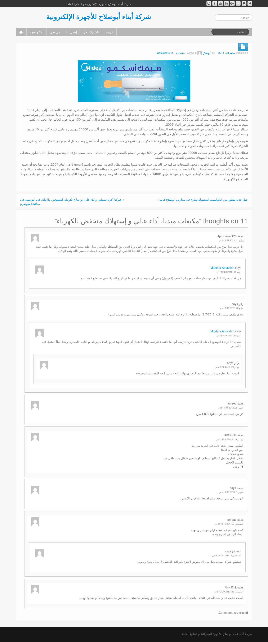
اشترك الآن (90, 31)
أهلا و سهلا (36, 31)
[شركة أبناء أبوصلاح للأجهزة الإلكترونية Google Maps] (214, 3)
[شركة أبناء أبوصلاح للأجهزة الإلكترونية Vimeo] (244, 3)
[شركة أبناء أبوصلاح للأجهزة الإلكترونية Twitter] (249, 3)
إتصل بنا (71, 31)
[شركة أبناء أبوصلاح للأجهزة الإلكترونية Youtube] (220, 3)
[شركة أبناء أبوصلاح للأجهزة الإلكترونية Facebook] (238, 3)
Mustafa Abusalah (222, 267)
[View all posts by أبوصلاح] (199, 53)
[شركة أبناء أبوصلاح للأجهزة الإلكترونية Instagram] (208, 3)
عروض (108, 31)
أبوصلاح (206, 53)
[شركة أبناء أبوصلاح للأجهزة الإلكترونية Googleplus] (232, 3)
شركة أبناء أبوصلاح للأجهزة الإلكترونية (98, 16)
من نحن (55, 31)
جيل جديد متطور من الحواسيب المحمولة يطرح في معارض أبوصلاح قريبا (204, 199)
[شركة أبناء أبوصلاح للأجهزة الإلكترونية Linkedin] (226, 3)
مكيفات (180, 53)
